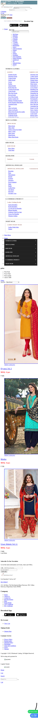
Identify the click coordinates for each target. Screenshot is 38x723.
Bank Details (7, 602)
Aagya (14, 47)
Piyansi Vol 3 (6, 369)
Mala (9, 184)
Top (9, 106)
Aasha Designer (17, 58)
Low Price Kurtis (13, 97)
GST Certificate (8, 604)
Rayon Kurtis (12, 95)
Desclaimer (7, 644)
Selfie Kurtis (11, 80)
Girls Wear (11, 150)
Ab (13, 61)
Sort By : (3, 282)
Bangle (10, 176)
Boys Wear (11, 148)
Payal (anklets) (12, 182)
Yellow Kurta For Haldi (15, 129)
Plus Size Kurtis (12, 93)
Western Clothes (12, 216)
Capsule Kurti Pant (13, 89)
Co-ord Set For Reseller (15, 208)
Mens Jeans (11, 133)
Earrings (10, 178)
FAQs (6, 647)
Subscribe (4, 571)
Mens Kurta (11, 126)
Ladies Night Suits (13, 227)
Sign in (15, 3)
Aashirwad (16, 60)
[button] (19, 720)
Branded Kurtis (12, 113)
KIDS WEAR (11, 146)
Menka (3, 459)
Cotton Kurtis (12, 78)
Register (20, 3)
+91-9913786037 (7, 1)
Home (6, 29)
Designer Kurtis (12, 76)
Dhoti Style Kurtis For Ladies (16, 112)
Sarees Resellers (12, 204)
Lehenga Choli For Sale (15, 212)
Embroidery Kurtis (13, 117)
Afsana (15, 64)
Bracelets (10, 171)
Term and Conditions (10, 646)
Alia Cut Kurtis (12, 108)
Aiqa (14, 66)
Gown (10, 82)
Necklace (11, 180)
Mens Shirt (11, 128)
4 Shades (15, 39)
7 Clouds (15, 42)
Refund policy (8, 641)
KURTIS (9, 72)
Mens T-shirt (11, 131)
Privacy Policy (8, 639)
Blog (5, 601)
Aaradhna (15, 55)
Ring (9, 173)
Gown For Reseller (13, 214)
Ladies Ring (11, 188)
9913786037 (4, 582)
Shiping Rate (7, 631)
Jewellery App (12, 193)
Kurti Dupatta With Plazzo (15, 102)
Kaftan (10, 84)
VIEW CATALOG (9, 365)
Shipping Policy (8, 642)
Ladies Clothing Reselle (14, 202)
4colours (15, 40)
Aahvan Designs (17, 48)
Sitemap (6, 649)
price (2, 268)
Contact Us (10, 3)
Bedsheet (10, 159)
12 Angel (15, 37)
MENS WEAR (11, 123)
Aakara (15, 50)
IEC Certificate (8, 606)
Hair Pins (11, 191)
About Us (7, 596)
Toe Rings (11, 189)
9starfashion (16, 45)
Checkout (9, 18)
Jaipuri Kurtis (12, 86)
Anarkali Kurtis (12, 104)
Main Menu (7, 235)
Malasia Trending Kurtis (15, 100)
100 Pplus (15, 34)
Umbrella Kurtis (12, 115)
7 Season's (15, 44)
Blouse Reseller (12, 210)
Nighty (10, 229)
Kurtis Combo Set (13, 99)
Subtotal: (3, 16)
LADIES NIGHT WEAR (14, 225)
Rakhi (10, 186)
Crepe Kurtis (11, 91)
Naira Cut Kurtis (13, 110)
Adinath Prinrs (17, 63)
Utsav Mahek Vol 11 (9, 544)
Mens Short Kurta (13, 137)
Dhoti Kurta (11, 135)
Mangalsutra (11, 175)
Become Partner (8, 599)
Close (10, 14)
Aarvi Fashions (17, 56)
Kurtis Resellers (12, 206)
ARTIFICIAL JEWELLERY (15, 168)
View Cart (3, 18)
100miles (15, 36)
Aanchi (15, 53)
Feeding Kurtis (12, 74)
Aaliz (14, 52)
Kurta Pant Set (12, 87)
